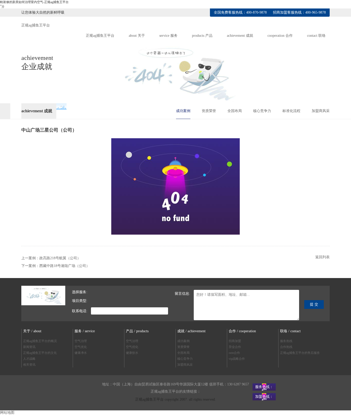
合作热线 (286, 347)
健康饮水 (132, 353)
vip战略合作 (237, 359)
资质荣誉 (209, 111)
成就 (240, 36)
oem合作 (234, 353)
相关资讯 (29, 364)
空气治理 (81, 341)
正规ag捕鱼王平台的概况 (40, 341)
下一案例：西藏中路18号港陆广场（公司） (55, 266)
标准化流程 (291, 111)
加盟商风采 (321, 111)
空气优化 (81, 347)
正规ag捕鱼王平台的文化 (40, 353)
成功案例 (183, 111)
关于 (137, 36)
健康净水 (81, 353)
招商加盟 (235, 341)
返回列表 (322, 257)
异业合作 (235, 347)
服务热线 (286, 341)
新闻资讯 (29, 347)
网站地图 (7, 412)
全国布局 (234, 111)
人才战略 (29, 359)
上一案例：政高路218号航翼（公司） (51, 258)
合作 (280, 36)
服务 (168, 36)
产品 (202, 36)
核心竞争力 (262, 111)
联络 (316, 36)
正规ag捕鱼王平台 (35, 25)
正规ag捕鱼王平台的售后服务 (300, 353)
